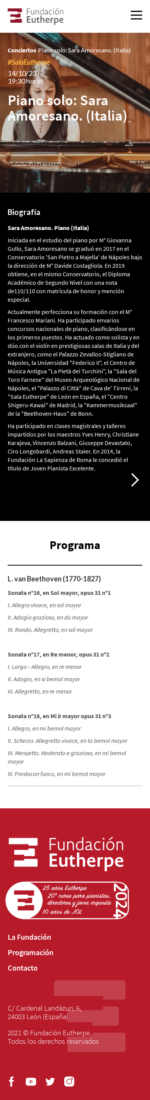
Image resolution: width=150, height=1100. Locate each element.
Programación (30, 952)
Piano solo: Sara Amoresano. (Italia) (84, 50)
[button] (134, 480)
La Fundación (29, 937)
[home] (35, 16)
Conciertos (22, 50)
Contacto (23, 968)
